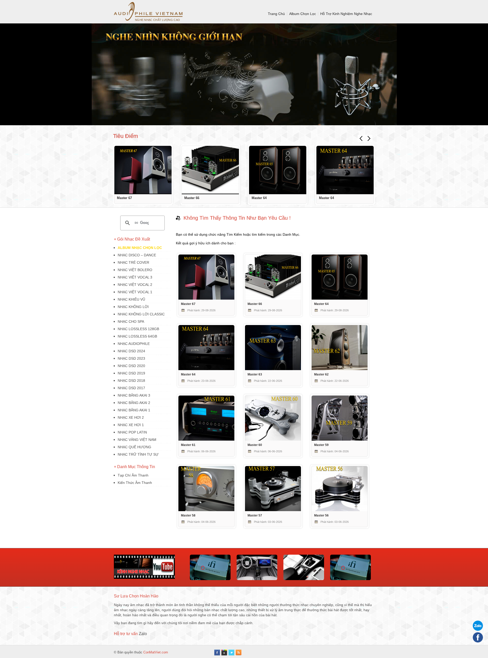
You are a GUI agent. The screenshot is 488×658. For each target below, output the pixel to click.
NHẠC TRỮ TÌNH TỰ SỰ (138, 454)
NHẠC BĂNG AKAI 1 (134, 410)
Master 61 (188, 444)
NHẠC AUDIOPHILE (134, 344)
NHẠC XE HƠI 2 (131, 417)
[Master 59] (340, 439)
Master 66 (191, 198)
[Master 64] (277, 170)
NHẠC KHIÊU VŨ (131, 299)
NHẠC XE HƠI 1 (131, 425)
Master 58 (188, 515)
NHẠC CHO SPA (131, 321)
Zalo (143, 634)
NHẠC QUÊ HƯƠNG (134, 447)
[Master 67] (143, 170)
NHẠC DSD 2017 (131, 388)
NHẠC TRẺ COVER (133, 262)
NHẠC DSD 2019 (131, 373)
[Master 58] (206, 510)
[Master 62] (340, 369)
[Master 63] (273, 369)
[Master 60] (273, 439)
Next (368, 138)
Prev (361, 138)
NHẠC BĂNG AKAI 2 (134, 403)
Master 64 (259, 198)
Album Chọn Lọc (302, 14)
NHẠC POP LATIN (132, 432)
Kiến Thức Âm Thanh (135, 483)
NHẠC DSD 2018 (131, 381)
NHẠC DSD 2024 (131, 351)
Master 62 (321, 374)
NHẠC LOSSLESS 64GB (137, 336)
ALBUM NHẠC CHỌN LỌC (140, 248)
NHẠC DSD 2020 (131, 366)
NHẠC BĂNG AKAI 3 (134, 395)
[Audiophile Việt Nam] (148, 11)
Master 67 (124, 198)
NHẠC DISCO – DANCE (137, 255)
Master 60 (255, 444)
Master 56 (321, 515)
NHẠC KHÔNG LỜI (133, 307)
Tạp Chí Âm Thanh (133, 475)
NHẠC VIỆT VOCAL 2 (135, 285)
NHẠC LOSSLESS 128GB (138, 329)
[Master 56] (340, 510)
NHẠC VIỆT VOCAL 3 (135, 277)
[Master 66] (210, 170)
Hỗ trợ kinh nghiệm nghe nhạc (346, 14)
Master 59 (321, 444)
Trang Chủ (276, 14)
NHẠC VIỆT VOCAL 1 (135, 292)
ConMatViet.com (155, 652)
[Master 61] (206, 439)
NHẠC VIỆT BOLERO (135, 270)
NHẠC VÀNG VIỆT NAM (137, 440)
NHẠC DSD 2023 (131, 358)
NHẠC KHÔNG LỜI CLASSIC (141, 314)
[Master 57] (273, 510)
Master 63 (255, 374)
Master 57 (255, 515)
